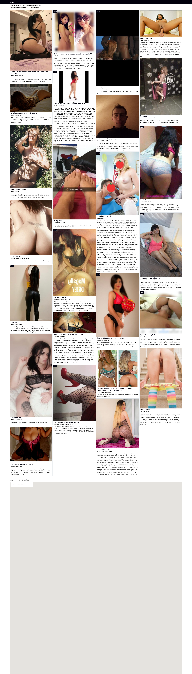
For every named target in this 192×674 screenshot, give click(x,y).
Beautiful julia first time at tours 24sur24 (69, 334)
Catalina (14, 322)
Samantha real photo (148, 335)
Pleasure (143, 200)
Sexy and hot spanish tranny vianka (110, 338)
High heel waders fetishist (106, 139)
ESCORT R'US (13, 2)
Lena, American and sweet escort (66, 422)
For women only (103, 87)
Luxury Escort (16, 256)
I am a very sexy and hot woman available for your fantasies (29, 72)
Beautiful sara (145, 410)
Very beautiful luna (104, 449)
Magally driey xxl (60, 297)
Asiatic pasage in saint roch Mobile (24, 113)
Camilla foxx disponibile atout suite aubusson (70, 104)
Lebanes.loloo (16, 418)
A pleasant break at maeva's (150, 278)
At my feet (58, 221)
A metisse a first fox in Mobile (22, 465)
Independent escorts (15, 5)
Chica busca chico (147, 38)
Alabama (33, 5)
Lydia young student (18, 190)
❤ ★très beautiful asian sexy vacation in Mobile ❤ (73, 54)
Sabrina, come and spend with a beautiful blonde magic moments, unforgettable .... (115, 389)
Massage (143, 116)
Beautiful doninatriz (104, 216)
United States (26, 5)
